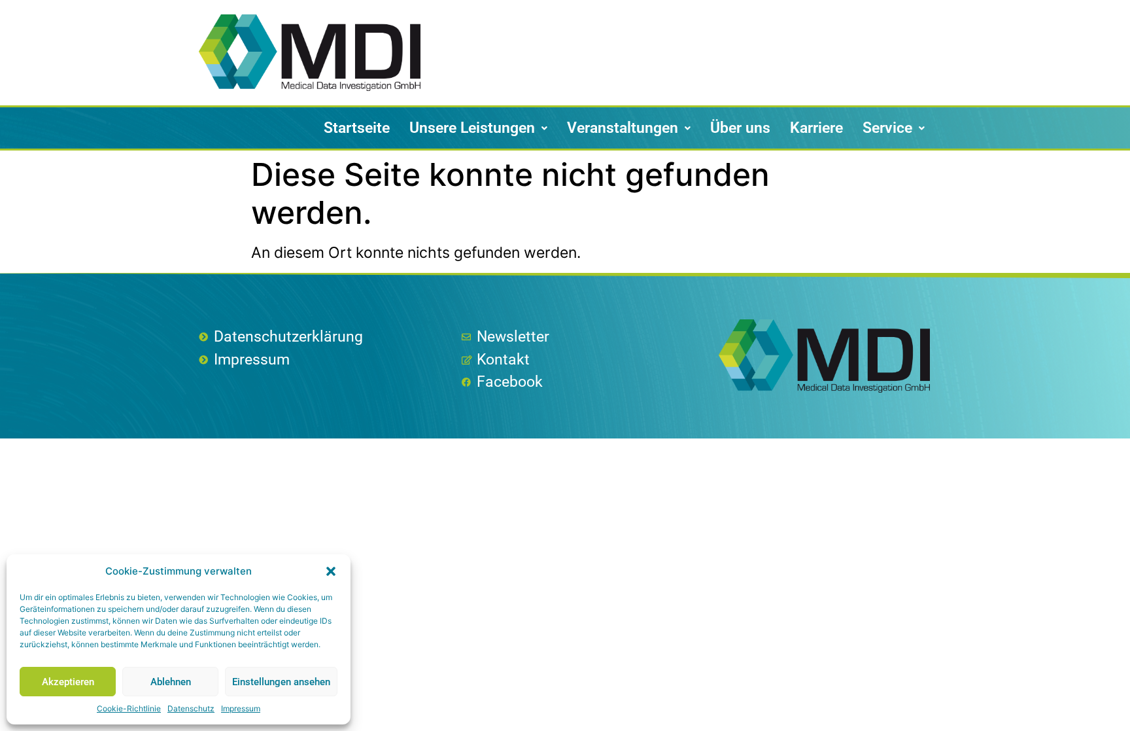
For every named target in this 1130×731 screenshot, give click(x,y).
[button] (330, 571)
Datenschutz (190, 708)
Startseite (357, 128)
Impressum (240, 708)
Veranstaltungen (622, 128)
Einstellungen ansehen (281, 682)
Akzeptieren (68, 682)
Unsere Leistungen (472, 128)
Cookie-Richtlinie (129, 708)
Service (887, 128)
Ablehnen (170, 682)
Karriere (816, 128)
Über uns (740, 128)
